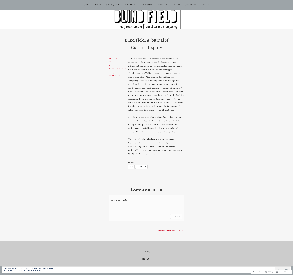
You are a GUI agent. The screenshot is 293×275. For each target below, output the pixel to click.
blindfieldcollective (118, 68)
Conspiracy (146, 5)
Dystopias (162, 5)
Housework (190, 5)
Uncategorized (115, 76)
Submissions (130, 5)
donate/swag (112, 5)
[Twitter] (147, 259)
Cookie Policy (38, 270)
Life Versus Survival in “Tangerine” (170, 230)
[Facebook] (143, 259)
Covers (205, 5)
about (98, 5)
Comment (176, 216)
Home (87, 5)
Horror (176, 5)
